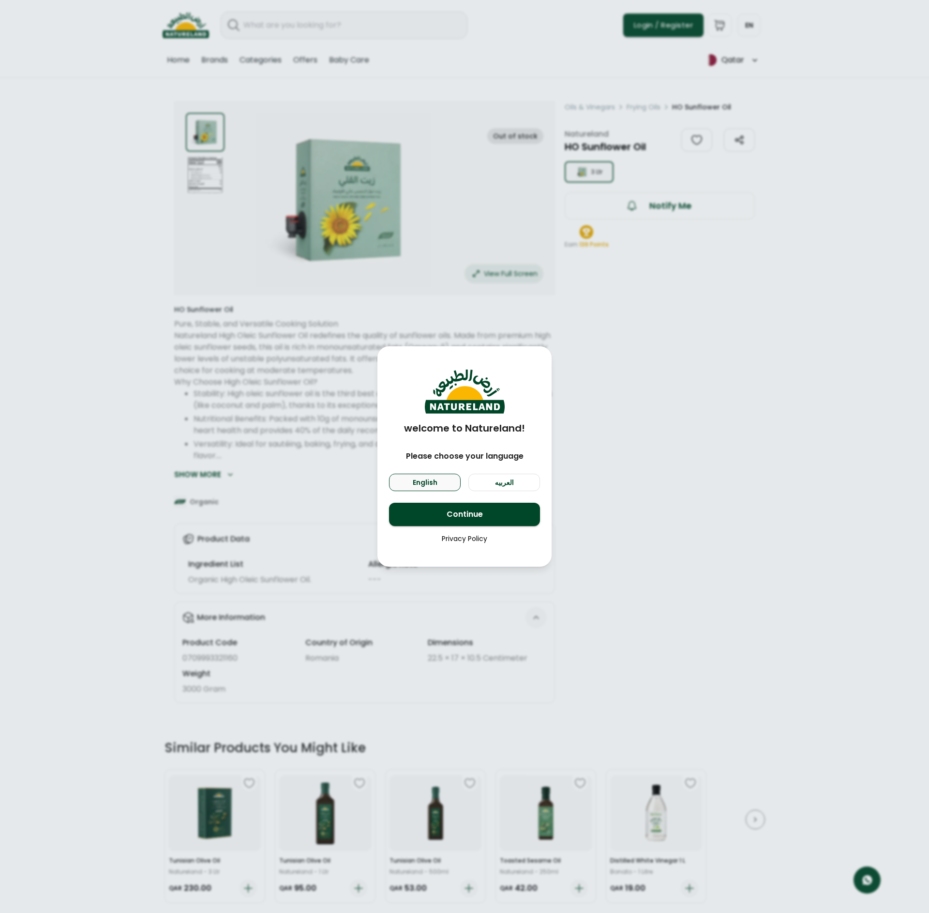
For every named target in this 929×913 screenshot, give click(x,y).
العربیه (504, 482)
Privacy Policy (464, 538)
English (425, 482)
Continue (465, 514)
